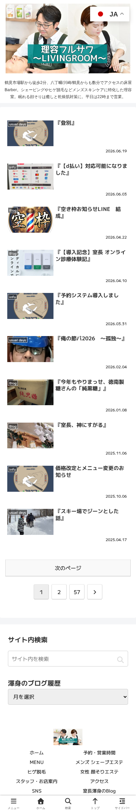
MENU (37, 762)
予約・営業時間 (99, 752)
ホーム (37, 752)
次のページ (68, 568)
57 (77, 592)
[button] (120, 660)
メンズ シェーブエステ (99, 762)
